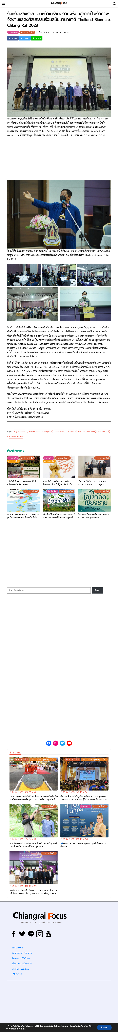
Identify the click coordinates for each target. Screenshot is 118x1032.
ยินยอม (104, 1027)
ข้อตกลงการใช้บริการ (21, 958)
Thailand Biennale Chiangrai (39, 431)
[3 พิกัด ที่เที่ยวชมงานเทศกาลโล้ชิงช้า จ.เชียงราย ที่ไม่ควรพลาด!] (23, 467)
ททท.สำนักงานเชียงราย (86, 431)
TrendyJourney (59, 431)
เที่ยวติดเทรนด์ (103, 431)
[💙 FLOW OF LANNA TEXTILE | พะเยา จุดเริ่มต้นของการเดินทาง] (84, 820)
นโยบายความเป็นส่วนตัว (22, 963)
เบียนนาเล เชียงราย (16, 436)
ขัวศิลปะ (71, 431)
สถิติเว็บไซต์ (17, 974)
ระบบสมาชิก (17, 947)
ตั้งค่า (23, 1029)
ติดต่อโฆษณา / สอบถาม (22, 953)
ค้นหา (97, 590)
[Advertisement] (59, 160)
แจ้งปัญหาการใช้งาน (20, 969)
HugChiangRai (19, 431)
